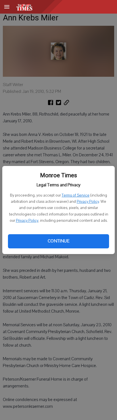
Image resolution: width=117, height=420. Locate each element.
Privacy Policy (88, 201)
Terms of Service (75, 195)
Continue (58, 241)
